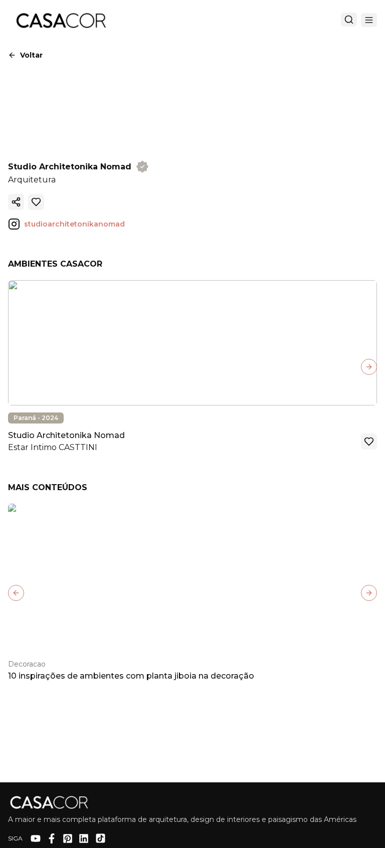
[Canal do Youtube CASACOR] (36, 838)
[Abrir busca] (349, 20)
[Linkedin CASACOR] (84, 838)
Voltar (31, 55)
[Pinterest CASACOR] (68, 838)
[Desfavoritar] (36, 202)
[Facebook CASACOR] (52, 838)
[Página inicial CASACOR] (60, 20)
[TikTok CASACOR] (100, 838)
